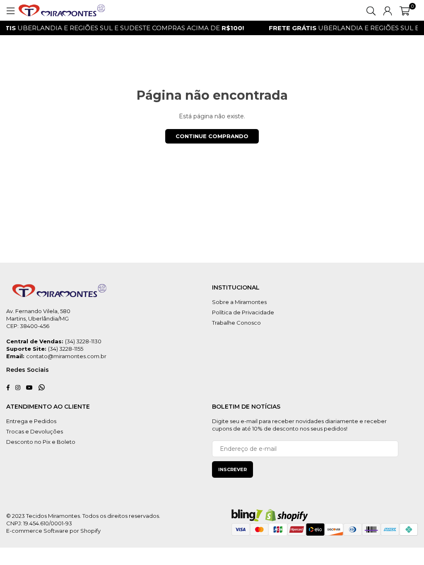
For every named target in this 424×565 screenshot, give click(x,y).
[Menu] (10, 10)
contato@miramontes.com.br (66, 356)
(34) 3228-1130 (83, 341)
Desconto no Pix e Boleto (40, 441)
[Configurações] (387, 10)
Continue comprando (212, 136)
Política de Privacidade (243, 312)
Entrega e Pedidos (31, 421)
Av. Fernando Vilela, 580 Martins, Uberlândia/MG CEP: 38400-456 (38, 318)
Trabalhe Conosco (236, 322)
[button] (405, 10)
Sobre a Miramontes (239, 302)
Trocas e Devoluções (34, 431)
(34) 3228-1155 (65, 348)
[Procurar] (371, 10)
